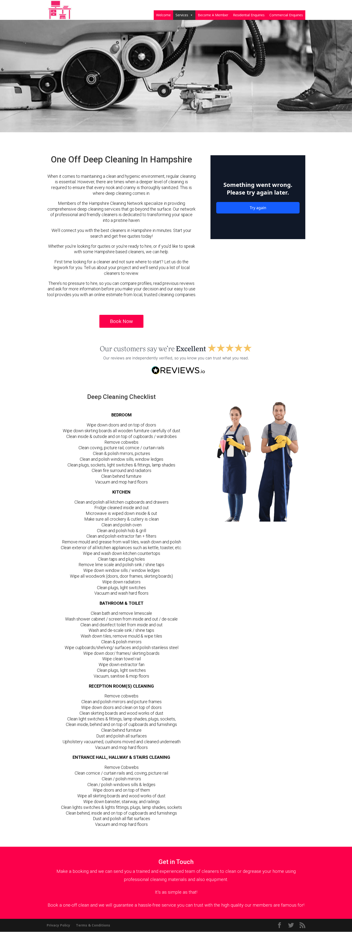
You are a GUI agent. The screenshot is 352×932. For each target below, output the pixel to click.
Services (182, 15)
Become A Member (213, 15)
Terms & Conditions (93, 925)
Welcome (163, 15)
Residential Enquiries (249, 15)
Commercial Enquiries (286, 15)
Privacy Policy (58, 925)
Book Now (121, 321)
